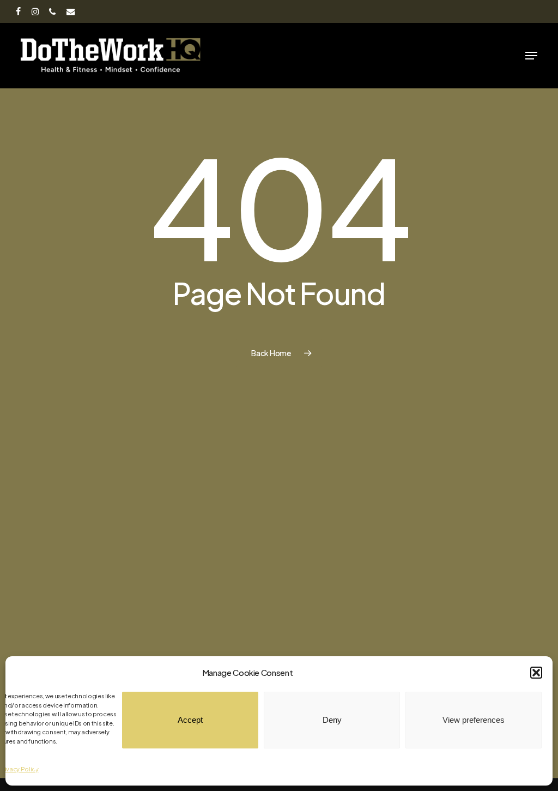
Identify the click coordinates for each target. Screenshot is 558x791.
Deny (332, 719)
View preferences (473, 719)
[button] (536, 672)
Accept (190, 719)
